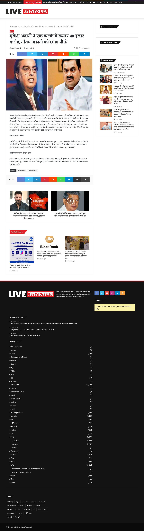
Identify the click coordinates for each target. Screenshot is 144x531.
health (22, 506)
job (11, 378)
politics (9, 509)
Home (14, 26)
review (13, 402)
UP (34, 509)
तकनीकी (13, 430)
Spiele (13, 409)
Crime (12, 353)
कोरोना (20, 513)
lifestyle (29, 506)
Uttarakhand (42, 509)
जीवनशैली (13, 426)
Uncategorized (16, 412)
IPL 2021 (15, 423)
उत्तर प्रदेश (15, 440)
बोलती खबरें (14, 451)
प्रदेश (12, 437)
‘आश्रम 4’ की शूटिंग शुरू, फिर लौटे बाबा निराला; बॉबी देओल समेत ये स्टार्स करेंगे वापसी (70, 2)
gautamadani (21, 170)
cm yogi (33, 502)
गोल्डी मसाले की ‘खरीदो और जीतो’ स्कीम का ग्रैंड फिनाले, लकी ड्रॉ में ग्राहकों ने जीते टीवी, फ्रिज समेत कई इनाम (76, 255)
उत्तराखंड (15, 444)
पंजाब (14, 448)
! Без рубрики (16, 346)
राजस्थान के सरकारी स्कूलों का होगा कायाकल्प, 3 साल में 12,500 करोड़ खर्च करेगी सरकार (124, 77)
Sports (17, 509)
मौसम (12, 458)
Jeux (12, 374)
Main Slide (14, 385)
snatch (13, 405)
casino (13, 350)
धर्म (11, 433)
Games (13, 360)
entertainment (11, 506)
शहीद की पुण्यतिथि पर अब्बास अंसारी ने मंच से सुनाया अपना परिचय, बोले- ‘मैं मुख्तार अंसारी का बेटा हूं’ (123, 100)
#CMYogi (10, 502)
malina (13, 388)
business (25, 502)
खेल (11, 419)
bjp (17, 502)
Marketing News (17, 392)
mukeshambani (32, 170)
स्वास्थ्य (12, 483)
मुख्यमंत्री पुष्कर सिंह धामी (13, 517)
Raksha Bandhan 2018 (21, 472)
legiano (13, 381)
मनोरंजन (13, 455)
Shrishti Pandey (15, 48)
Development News (18, 357)
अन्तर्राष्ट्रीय (13, 416)
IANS (12, 371)
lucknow (37, 506)
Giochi (13, 364)
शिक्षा (12, 479)
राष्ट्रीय (12, 465)
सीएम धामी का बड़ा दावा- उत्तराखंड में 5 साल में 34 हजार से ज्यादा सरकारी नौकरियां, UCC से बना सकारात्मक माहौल (124, 126)
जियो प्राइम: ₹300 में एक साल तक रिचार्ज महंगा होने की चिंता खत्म (20, 266)
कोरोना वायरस (29, 513)
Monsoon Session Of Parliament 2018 (28, 468)
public (13, 395)
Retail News (15, 399)
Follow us (99, 300)
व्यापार (20, 26)
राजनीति (13, 462)
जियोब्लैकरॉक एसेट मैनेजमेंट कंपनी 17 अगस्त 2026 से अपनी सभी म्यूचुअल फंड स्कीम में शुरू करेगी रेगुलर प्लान (49, 253)
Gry (11, 367)
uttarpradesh (11, 513)
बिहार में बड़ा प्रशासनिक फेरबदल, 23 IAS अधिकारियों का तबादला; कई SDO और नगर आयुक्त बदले (123, 113)
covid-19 (42, 502)
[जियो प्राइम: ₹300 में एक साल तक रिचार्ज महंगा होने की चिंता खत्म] (22, 249)
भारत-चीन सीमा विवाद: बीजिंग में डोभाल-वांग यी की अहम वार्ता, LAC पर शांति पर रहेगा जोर (124, 67)
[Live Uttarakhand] (27, 11)
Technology (26, 509)
